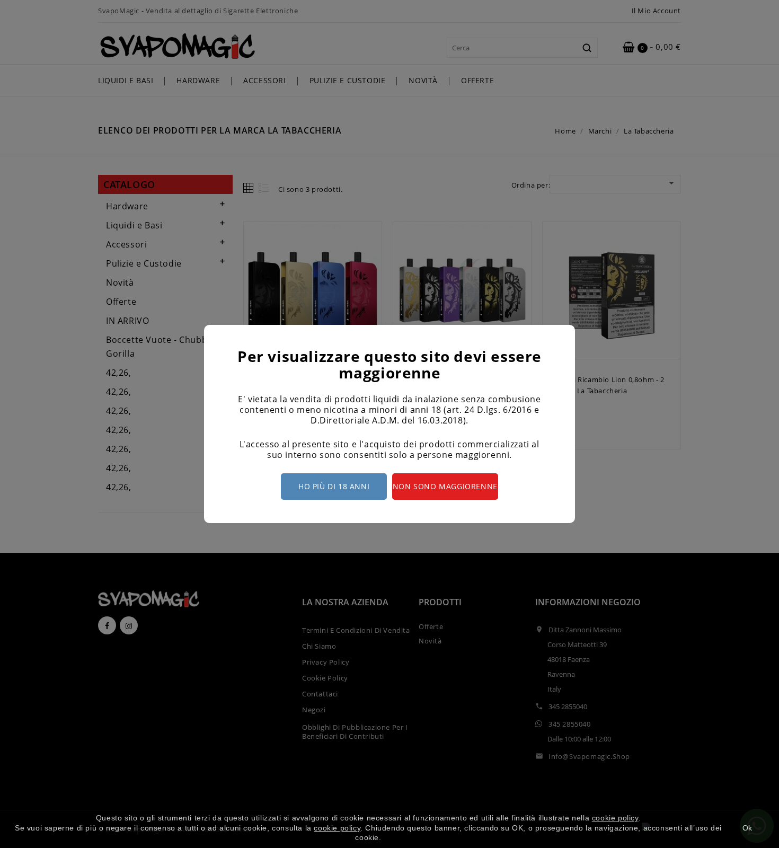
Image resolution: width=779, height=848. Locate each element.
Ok (747, 828)
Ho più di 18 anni (333, 486)
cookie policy (615, 818)
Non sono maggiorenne (445, 486)
